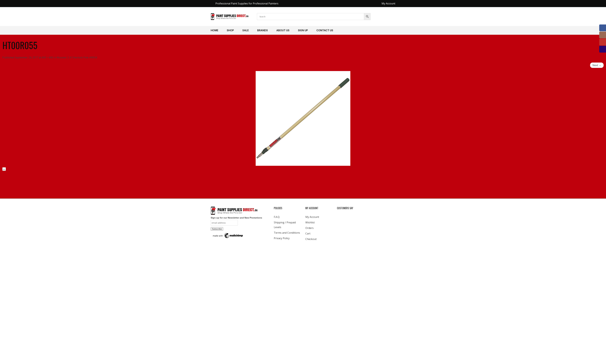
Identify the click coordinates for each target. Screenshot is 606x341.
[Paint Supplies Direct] (230, 16)
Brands (262, 30)
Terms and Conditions (287, 232)
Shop (230, 30)
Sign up (303, 30)
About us (282, 30)
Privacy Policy (282, 238)
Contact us (324, 30)
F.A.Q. (277, 217)
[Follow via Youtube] (602, 42)
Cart (307, 233)
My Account (312, 217)
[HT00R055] (303, 118)
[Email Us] (602, 49)
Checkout (311, 239)
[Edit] (4, 169)
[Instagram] (602, 35)
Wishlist (310, 222)
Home (214, 30)
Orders (309, 228)
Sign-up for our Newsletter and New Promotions (236, 217)
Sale (245, 30)
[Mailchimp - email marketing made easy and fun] (228, 235)
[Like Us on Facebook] (602, 27)
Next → (596, 65)
